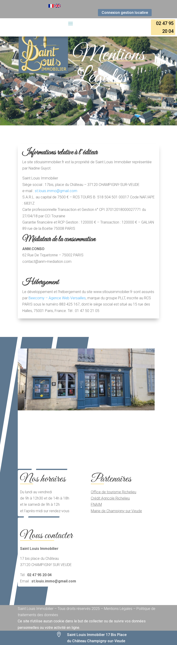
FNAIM (96, 504)
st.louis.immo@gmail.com (56, 191)
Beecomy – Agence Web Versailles (57, 298)
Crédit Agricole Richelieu (110, 498)
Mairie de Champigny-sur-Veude (116, 511)
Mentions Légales (108, 66)
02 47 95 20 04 (165, 27)
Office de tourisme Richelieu (113, 492)
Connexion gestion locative (125, 12)
